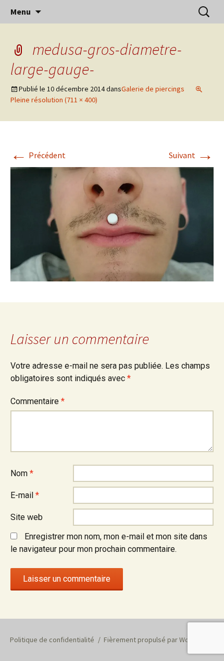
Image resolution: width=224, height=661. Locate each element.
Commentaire (37, 401)
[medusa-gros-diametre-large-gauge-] (112, 223)
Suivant (191, 155)
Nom (21, 473)
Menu (20, 11)
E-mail (24, 495)
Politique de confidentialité (52, 639)
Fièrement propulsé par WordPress (159, 639)
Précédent (38, 155)
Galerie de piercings (152, 88)
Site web (26, 517)
